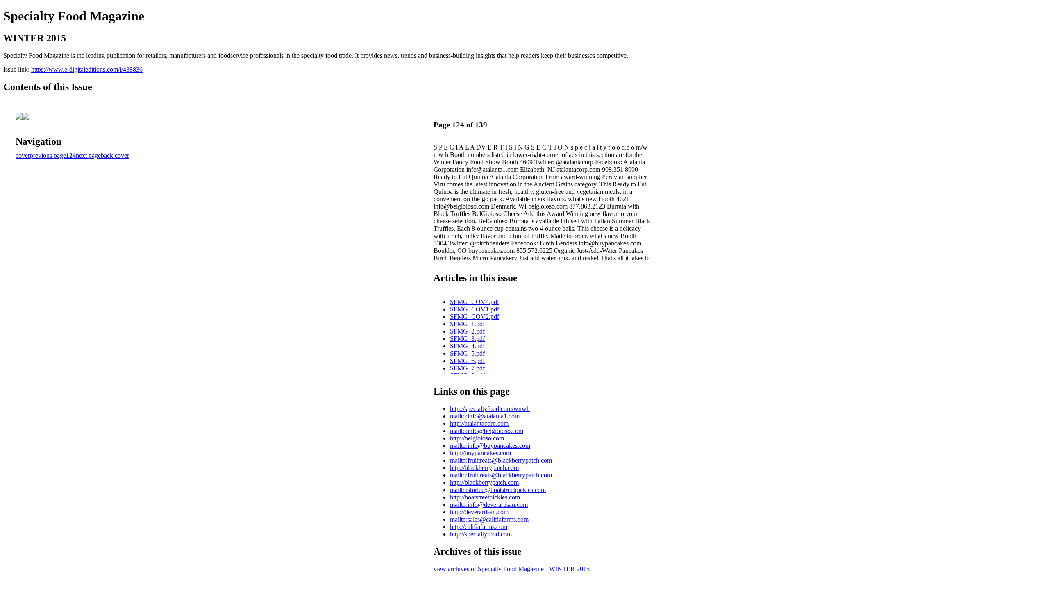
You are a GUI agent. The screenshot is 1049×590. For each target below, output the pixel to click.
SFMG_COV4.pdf (474, 301)
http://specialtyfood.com (481, 534)
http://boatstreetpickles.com (485, 497)
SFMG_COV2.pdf (474, 316)
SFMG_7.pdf (467, 368)
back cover (115, 155)
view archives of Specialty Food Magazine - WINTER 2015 (512, 568)
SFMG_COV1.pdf (474, 309)
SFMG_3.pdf (467, 338)
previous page (48, 155)
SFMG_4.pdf (467, 346)
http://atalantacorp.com (479, 423)
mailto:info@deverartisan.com (489, 504)
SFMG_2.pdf (467, 331)
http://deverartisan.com (479, 511)
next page (88, 155)
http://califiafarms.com (478, 526)
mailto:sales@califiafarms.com (489, 519)
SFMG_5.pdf (467, 353)
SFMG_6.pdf (467, 360)
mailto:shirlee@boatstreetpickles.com (498, 489)
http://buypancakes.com (480, 452)
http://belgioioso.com (477, 438)
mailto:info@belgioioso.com (486, 430)
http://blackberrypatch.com (484, 467)
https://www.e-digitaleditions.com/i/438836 (87, 69)
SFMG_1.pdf (467, 323)
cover (23, 155)
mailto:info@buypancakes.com (490, 445)
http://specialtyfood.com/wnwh (490, 408)
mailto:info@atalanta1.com (485, 416)
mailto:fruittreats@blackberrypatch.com (501, 460)
